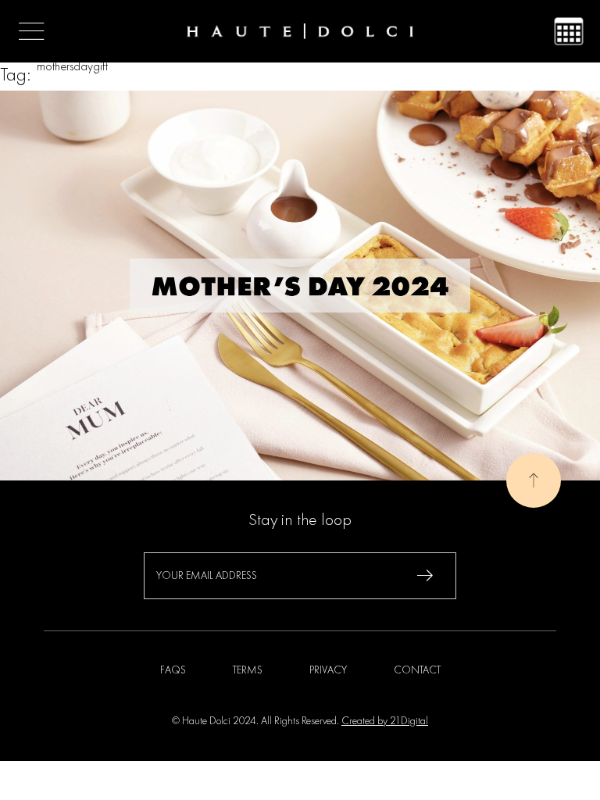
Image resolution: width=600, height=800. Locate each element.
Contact (417, 670)
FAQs (173, 670)
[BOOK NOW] (568, 31)
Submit (425, 575)
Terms (247, 670)
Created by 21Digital (384, 721)
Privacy (328, 670)
